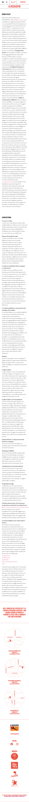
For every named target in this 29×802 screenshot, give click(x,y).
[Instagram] (6, 2)
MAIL (25, 795)
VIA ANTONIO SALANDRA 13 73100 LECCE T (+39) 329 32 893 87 (14, 682)
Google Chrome (6, 555)
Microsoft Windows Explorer (10, 561)
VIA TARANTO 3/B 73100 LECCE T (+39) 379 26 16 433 (14, 712)
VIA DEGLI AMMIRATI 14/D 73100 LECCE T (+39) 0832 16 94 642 (14, 652)
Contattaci (23, 2)
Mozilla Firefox (6, 557)
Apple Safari (5, 559)
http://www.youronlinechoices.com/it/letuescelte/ (15, 507)
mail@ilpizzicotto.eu (18, 19)
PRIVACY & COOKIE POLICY (20, 796)
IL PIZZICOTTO (14, 6)
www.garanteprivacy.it (8, 181)
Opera (3, 563)
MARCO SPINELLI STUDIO (10, 796)
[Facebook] (2, 2)
